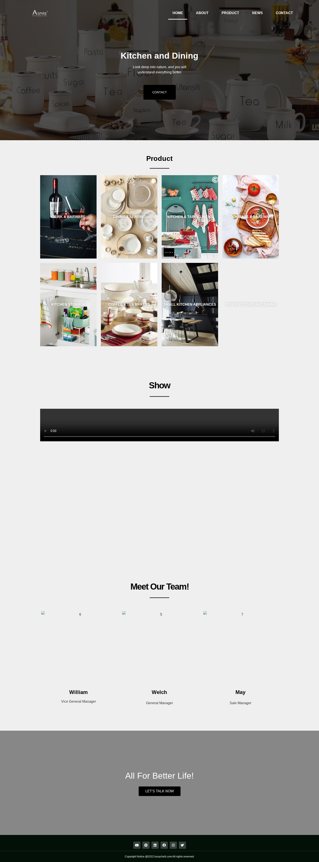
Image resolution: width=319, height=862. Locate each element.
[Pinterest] (146, 845)
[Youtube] (136, 845)
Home (178, 13)
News (257, 13)
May (240, 692)
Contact (284, 13)
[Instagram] (173, 845)
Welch (159, 692)
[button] (159, 92)
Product (230, 13)
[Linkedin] (155, 845)
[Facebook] (164, 845)
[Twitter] (182, 845)
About (202, 13)
